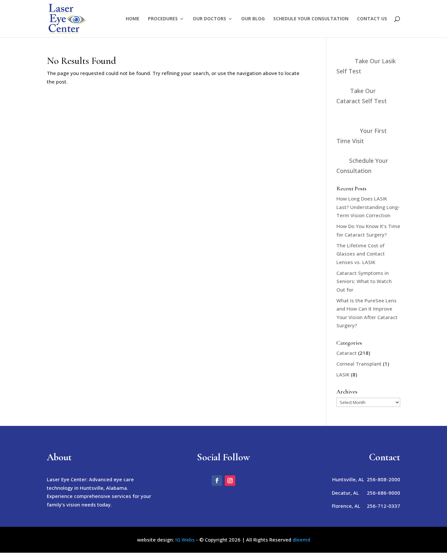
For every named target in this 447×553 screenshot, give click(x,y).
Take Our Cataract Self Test (361, 96)
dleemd (301, 539)
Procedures (163, 19)
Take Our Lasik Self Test (366, 66)
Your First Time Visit (361, 136)
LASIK (342, 374)
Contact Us (372, 19)
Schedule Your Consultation (311, 19)
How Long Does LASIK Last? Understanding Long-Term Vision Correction (368, 207)
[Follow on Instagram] (230, 480)
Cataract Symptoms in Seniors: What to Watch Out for (364, 281)
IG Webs (185, 539)
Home (132, 19)
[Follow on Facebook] (217, 480)
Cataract (346, 353)
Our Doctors (209, 19)
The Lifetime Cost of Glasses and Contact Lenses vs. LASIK (360, 253)
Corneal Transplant (359, 363)
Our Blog (253, 19)
